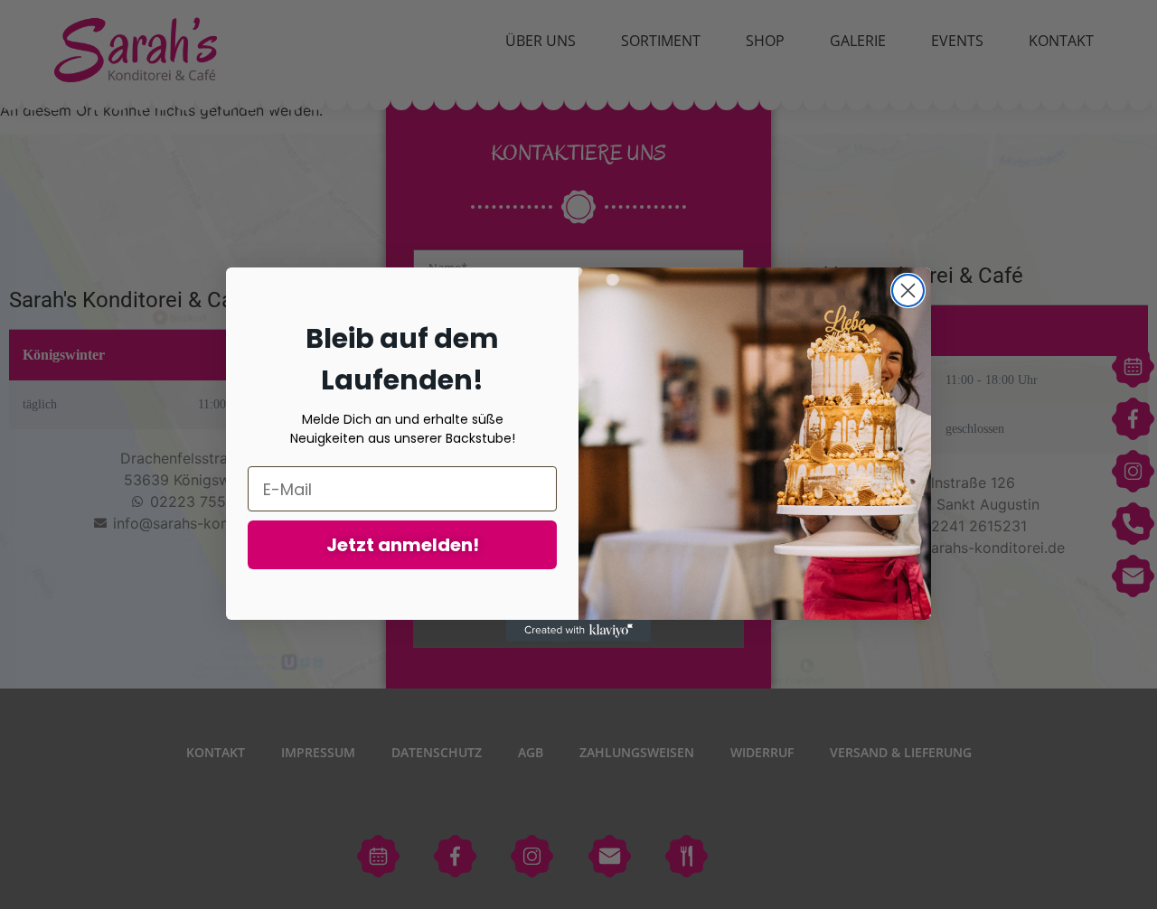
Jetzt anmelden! (402, 545)
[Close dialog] (908, 290)
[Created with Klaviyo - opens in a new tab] (578, 631)
